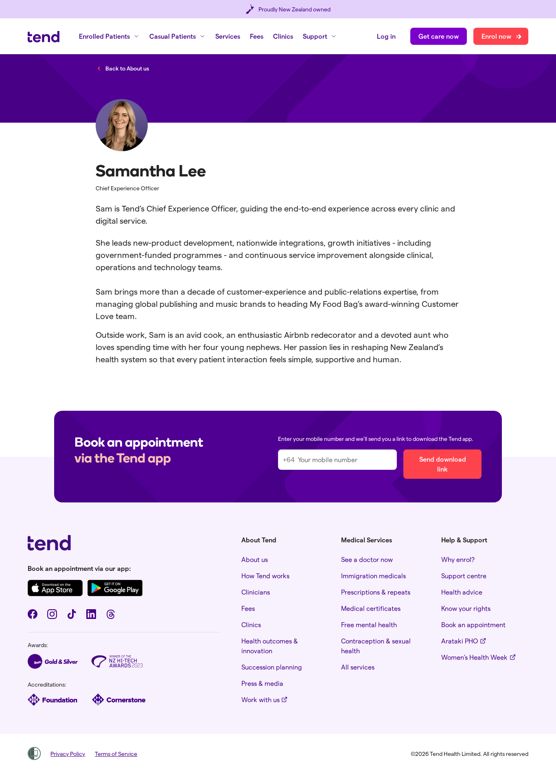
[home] (43, 36)
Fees (256, 36)
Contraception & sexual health (376, 645)
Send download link (442, 464)
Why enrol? (458, 559)
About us (254, 559)
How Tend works (265, 575)
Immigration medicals (373, 575)
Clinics (283, 36)
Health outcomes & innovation (269, 645)
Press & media (262, 683)
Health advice (461, 592)
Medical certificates (371, 608)
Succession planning (271, 667)
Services (227, 36)
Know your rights (465, 608)
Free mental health (369, 624)
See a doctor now (367, 559)
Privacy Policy (67, 753)
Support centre (463, 575)
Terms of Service (116, 753)
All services (357, 667)
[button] (109, 36)
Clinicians (255, 592)
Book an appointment (473, 624)
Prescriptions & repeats (375, 592)
